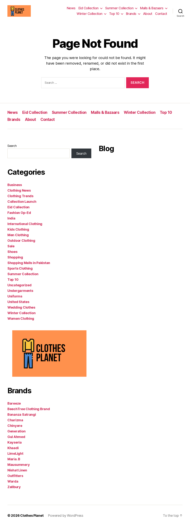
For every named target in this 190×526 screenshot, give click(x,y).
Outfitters (15, 476)
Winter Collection (89, 14)
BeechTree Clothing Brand (28, 409)
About (147, 14)
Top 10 (114, 14)
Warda (12, 481)
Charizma (15, 420)
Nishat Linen (17, 470)
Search (12, 146)
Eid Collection (88, 8)
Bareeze (14, 403)
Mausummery (18, 465)
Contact (161, 14)
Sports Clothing (20, 268)
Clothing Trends (20, 196)
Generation (16, 431)
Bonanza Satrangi (21, 414)
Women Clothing (20, 318)
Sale (10, 246)
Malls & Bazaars (151, 8)
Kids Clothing (18, 229)
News (71, 8)
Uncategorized (19, 285)
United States (18, 302)
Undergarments (20, 291)
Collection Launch (21, 201)
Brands (131, 14)
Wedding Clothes (21, 307)
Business (14, 185)
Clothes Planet (31, 515)
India (11, 218)
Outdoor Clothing (21, 240)
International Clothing (24, 224)
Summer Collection (119, 8)
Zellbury (14, 487)
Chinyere (14, 426)
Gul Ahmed (16, 437)
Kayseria (14, 442)
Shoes (12, 252)
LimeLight (15, 453)
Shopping (15, 257)
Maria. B (13, 459)
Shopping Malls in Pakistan (28, 263)
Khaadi (13, 448)
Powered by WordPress (65, 515)
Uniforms (14, 296)
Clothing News (19, 190)
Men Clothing (18, 235)
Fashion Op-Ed (19, 213)
